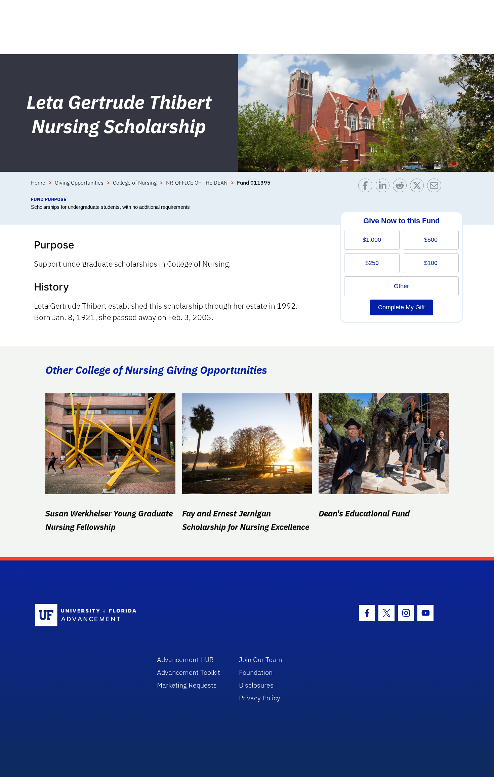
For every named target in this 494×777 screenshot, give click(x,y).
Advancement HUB (185, 659)
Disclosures (256, 685)
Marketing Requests (187, 685)
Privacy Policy (259, 697)
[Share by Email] (435, 187)
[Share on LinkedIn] (384, 187)
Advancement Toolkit (188, 672)
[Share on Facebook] (366, 187)
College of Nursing (135, 182)
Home (38, 182)
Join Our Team (260, 659)
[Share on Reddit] (401, 187)
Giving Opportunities (79, 182)
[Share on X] (418, 187)
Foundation (256, 672)
